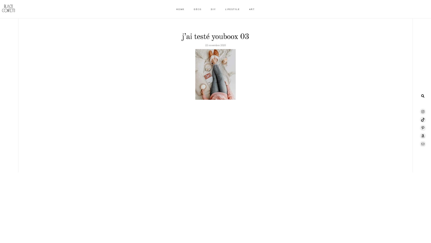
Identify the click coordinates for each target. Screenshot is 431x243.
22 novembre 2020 (215, 45)
